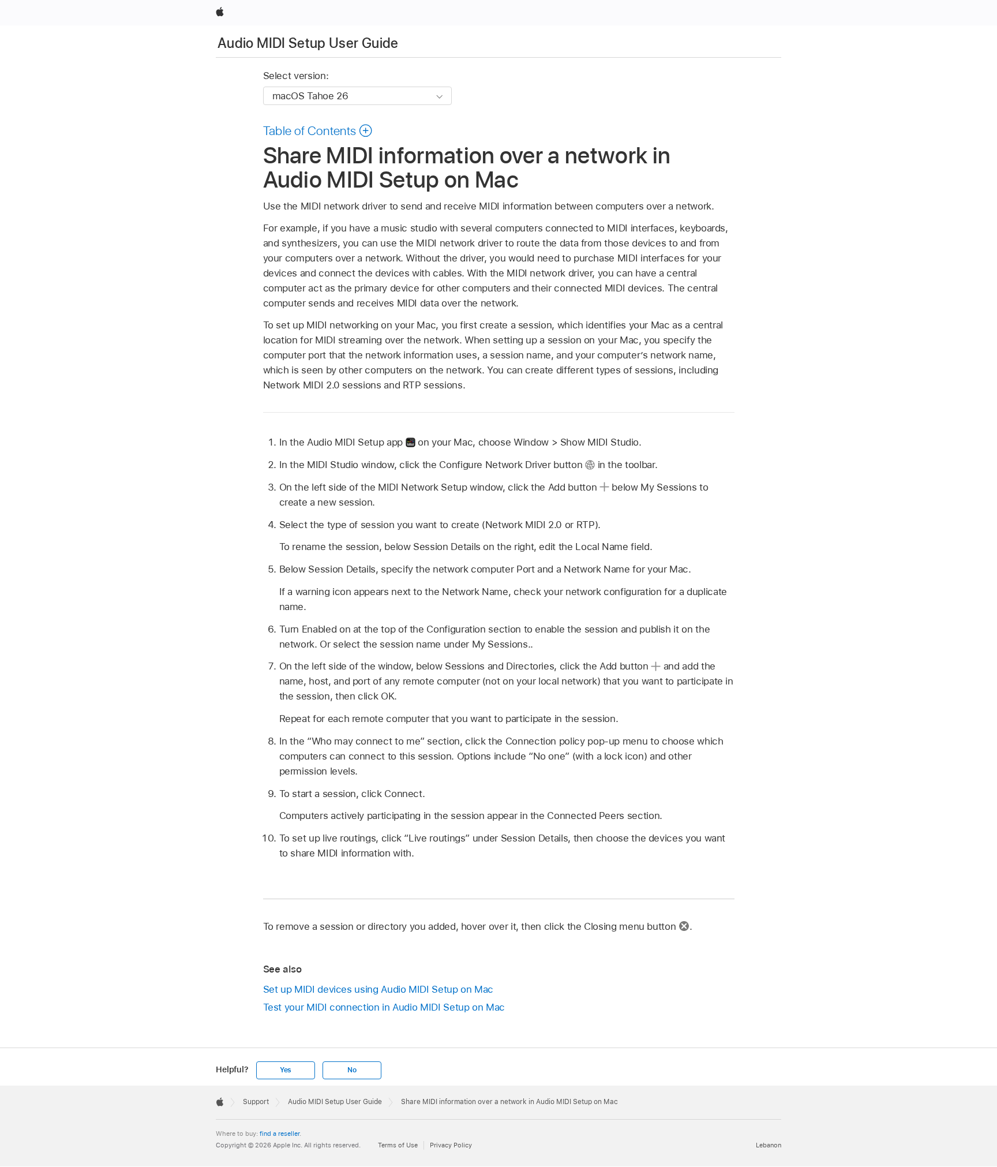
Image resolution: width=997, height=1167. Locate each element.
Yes (285, 1070)
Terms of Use (398, 1145)
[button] (318, 130)
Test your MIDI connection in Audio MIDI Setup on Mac (384, 1007)
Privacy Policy (451, 1145)
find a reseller (279, 1133)
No (352, 1070)
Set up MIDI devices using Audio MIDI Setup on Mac (378, 989)
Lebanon (768, 1145)
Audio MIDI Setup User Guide (308, 43)
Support (256, 1102)
